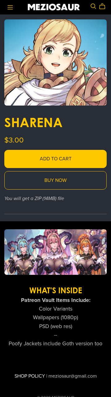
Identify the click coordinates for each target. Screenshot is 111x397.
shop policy (29, 376)
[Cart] (104, 6)
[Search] (93, 6)
